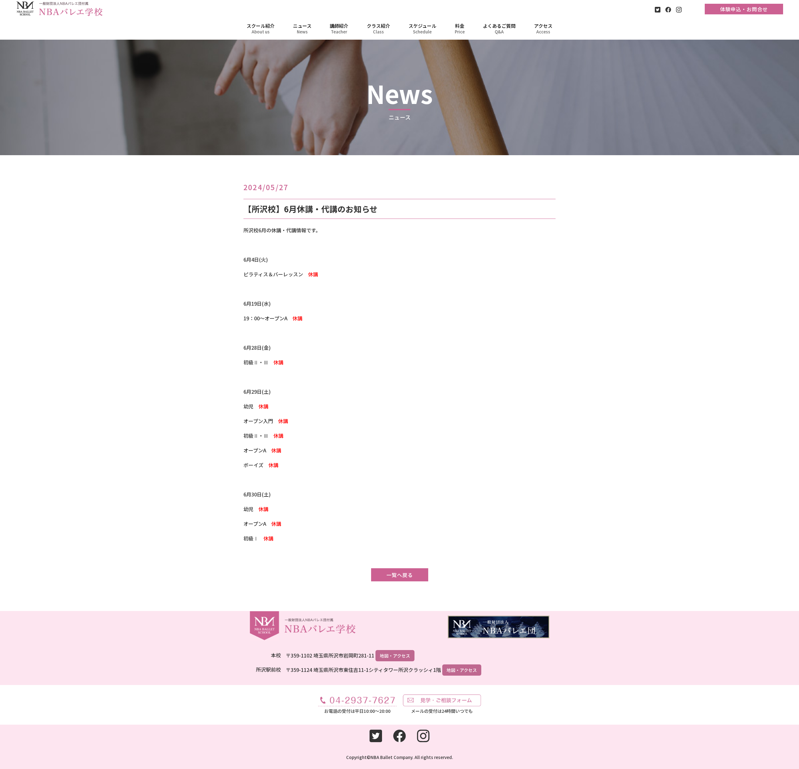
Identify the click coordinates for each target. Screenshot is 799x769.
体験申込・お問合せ (744, 9)
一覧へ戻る (399, 575)
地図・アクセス (395, 656)
